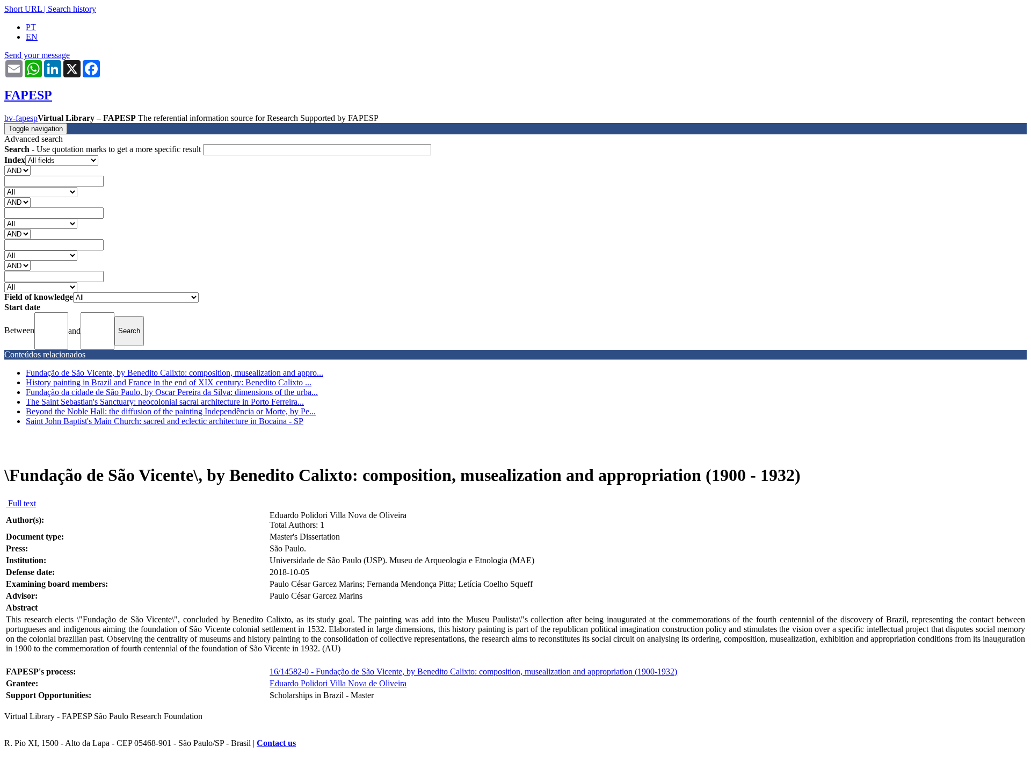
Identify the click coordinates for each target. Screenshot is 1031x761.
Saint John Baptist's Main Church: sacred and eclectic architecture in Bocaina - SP (164, 421)
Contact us (276, 743)
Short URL (23, 8)
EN (32, 36)
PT (31, 27)
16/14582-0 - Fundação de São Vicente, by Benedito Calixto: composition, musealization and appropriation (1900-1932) (473, 671)
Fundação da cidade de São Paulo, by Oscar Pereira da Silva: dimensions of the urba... (172, 392)
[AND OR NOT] (17, 170)
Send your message (37, 55)
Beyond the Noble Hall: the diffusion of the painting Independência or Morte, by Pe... (171, 411)
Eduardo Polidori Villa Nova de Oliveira (338, 683)
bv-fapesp (21, 118)
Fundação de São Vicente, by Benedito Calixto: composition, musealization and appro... (174, 372)
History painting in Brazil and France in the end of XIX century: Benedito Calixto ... (168, 382)
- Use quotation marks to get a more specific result (103, 149)
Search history (72, 8)
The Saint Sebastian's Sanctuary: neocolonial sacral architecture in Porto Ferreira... (165, 401)
